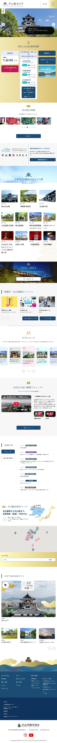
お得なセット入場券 (47, 678)
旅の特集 (3, 679)
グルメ (17, 675)
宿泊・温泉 (19, 682)
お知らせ (5, 701)
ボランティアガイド (35, 687)
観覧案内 (47, 53)
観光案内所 (33, 678)
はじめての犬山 (5, 675)
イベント (3, 685)
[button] (21, 34)
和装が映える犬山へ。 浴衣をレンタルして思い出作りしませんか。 (38, 30)
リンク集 (45, 693)
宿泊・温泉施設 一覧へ (28, 279)
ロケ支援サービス (46, 687)
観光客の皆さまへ (42, 160)
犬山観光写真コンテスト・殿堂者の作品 (49, 684)
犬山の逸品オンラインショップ (49, 690)
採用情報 (5, 711)
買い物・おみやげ (20, 679)
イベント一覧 (47, 318)
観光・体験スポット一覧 (30, 318)
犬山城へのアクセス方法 (47, 61)
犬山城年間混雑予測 (10, 68)
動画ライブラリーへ (28, 427)
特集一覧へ (28, 136)
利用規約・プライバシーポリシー (11, 716)
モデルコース (4, 688)
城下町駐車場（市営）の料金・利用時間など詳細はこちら (28, 92)
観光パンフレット (35, 681)
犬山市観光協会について (9, 704)
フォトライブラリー (35, 683)
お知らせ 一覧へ (8, 451)
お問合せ (5, 713)
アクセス (18, 685)
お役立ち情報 (34, 675)
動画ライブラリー (35, 685)
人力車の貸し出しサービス (48, 681)
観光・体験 (4, 682)
